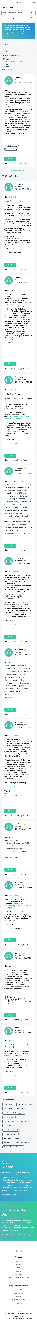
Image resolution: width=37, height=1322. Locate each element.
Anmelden (25, 18)
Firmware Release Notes (12, 1147)
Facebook (12, 1251)
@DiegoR (13, 197)
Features (7, 1142)
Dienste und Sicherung (12, 1138)
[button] (31, 77)
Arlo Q (18, 1271)
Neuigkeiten (18, 1293)
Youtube (20, 1251)
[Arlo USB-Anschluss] (23, 171)
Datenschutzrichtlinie (11, 1313)
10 (13, 945)
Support (18, 1296)
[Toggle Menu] (34, 2)
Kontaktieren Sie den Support (13, 1235)
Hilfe (33, 18)
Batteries (24, 1121)
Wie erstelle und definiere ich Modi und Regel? (17, 418)
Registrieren (15, 18)
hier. (14, 787)
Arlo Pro (18, 1264)
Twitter (16, 1251)
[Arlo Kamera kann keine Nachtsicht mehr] (27, 171)
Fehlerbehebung (11, 149)
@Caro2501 (13, 1041)
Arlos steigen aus (10, 1121)
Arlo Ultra (18, 1261)
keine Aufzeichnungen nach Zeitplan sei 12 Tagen (17, 906)
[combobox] (18, 13)
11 (13, 1020)
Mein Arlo (18, 1303)
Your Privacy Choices (23, 1313)
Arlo (6, 45)
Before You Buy (9, 1125)
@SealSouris (14, 571)
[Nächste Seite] (32, 1112)
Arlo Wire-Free (9, 1117)
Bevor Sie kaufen (9, 1130)
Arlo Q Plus (18, 1274)
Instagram (25, 1251)
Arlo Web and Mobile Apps (13, 1113)
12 (13, 1092)
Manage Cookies (18, 1316)
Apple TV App (8, 1104)
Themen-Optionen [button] (31, 52)
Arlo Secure (8, 1108)
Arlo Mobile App (24, 1104)
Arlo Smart (20, 1108)
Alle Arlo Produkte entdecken (18, 1278)
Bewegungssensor (10, 1134)
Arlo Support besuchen (11, 1195)
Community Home (18, 1300)
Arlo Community (7, 7)
